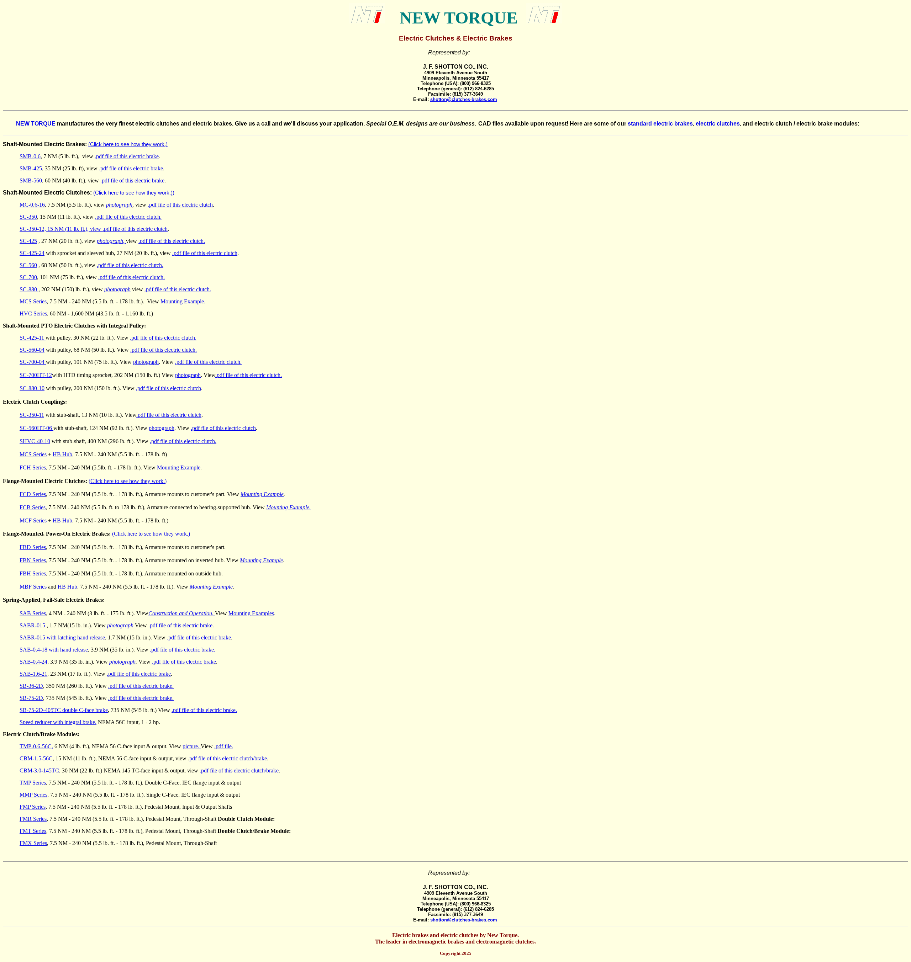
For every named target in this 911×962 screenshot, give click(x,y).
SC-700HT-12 (36, 375)
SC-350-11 (32, 415)
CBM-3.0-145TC (39, 770)
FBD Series (33, 547)
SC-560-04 (32, 350)
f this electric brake (142, 168)
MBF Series (33, 587)
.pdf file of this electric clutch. (128, 217)
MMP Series (33, 795)
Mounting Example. (182, 301)
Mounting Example (178, 467)
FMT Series (33, 831)
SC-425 (28, 241)
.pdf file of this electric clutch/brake (239, 770)
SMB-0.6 (30, 156)
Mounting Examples (251, 613)
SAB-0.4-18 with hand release (54, 650)
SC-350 (28, 217)
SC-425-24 (32, 253)
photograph (119, 205)
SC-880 (29, 289)
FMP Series (33, 807)
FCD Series (33, 494)
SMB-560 (31, 180)
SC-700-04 (33, 362)
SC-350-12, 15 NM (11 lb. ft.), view (61, 229)
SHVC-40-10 (35, 441)
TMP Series (33, 783)
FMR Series (33, 819)
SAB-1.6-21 (33, 674)
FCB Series (33, 507)
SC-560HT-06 (36, 428)
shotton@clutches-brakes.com (463, 99)
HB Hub (62, 454)
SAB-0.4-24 (33, 662)
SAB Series (33, 613)
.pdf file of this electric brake (127, 156)
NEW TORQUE (36, 124)
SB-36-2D (31, 686)
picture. (192, 746)
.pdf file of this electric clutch (180, 205)
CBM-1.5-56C (36, 758)
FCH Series (33, 467)
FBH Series (33, 573)
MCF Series (33, 520)
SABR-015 (33, 625)
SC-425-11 (33, 338)
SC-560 (28, 265)
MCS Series (33, 301)
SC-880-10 (32, 388)
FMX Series (33, 843)
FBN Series (33, 560)
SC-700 (28, 277)
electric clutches (718, 124)
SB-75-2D (31, 698)
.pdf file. (223, 746)
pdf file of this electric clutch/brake (228, 758)
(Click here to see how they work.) (133, 193)
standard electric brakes (660, 124)
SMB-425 (31, 168)
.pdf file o (110, 168)
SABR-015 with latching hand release (62, 637)
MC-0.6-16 (32, 205)
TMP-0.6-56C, (36, 746)
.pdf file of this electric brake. (182, 650)
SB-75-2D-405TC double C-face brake (64, 710)
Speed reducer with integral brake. (58, 722)
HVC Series (33, 313)
